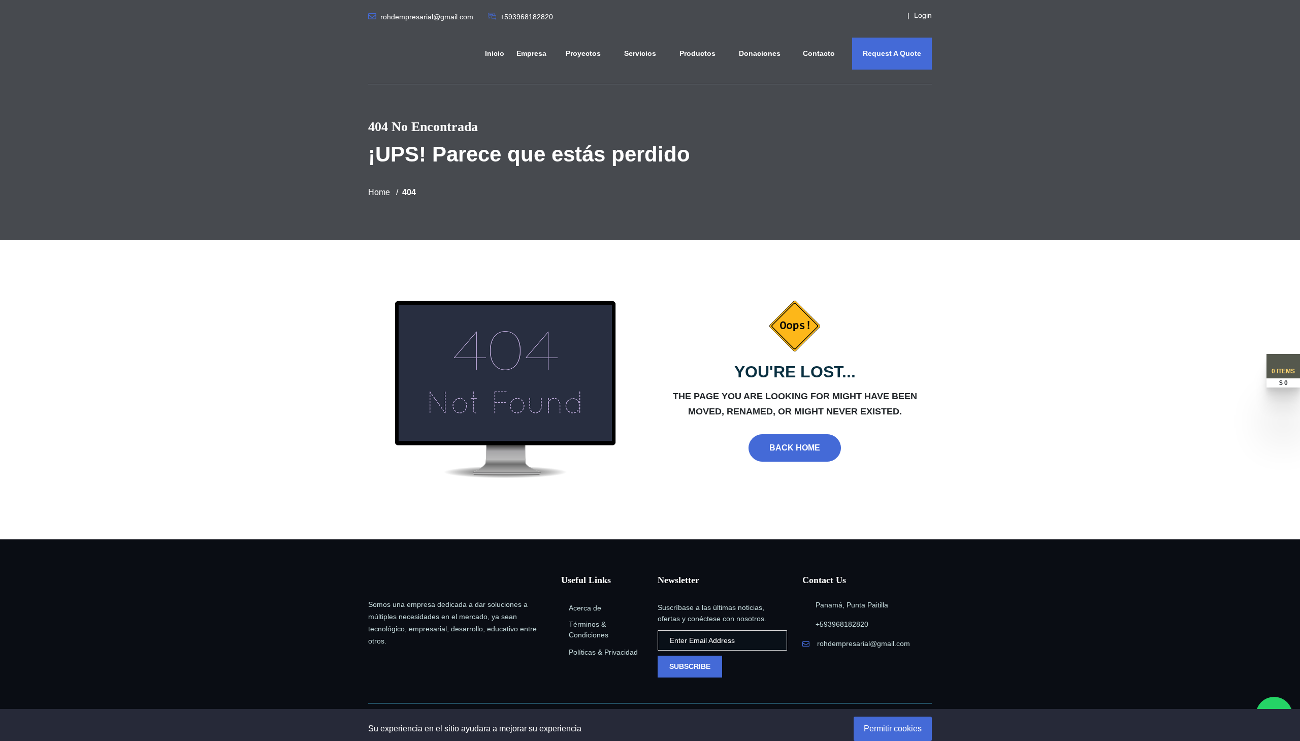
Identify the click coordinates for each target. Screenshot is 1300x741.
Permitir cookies (893, 728)
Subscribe (689, 666)
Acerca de (585, 608)
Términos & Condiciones (588, 629)
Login (923, 15)
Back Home (794, 447)
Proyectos (584, 53)
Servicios (641, 53)
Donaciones (761, 53)
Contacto (819, 53)
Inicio (494, 53)
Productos (698, 53)
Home (379, 192)
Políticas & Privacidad (603, 652)
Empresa (531, 53)
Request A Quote (892, 53)
